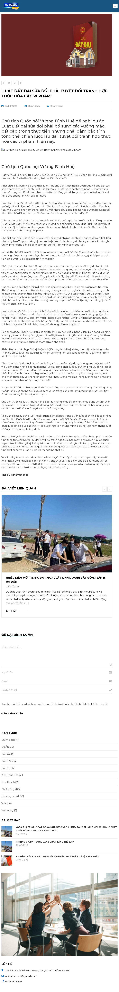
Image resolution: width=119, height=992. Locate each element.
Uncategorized (10, 796)
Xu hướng (7, 810)
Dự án (5, 746)
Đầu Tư (5, 768)
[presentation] (104, 489)
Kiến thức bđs (9, 775)
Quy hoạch (8, 782)
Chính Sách (34, 106)
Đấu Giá (6, 754)
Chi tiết (11, 611)
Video (4, 803)
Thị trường (8, 789)
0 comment (56, 106)
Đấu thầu (7, 761)
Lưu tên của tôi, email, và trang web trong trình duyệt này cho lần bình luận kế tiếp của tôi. (55, 704)
